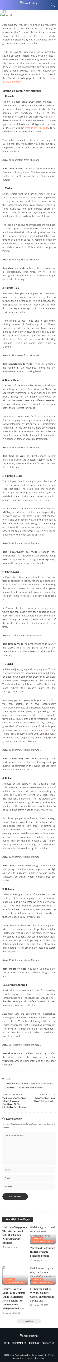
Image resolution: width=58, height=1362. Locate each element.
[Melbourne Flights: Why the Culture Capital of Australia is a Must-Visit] (43, 1275)
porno (52, 116)
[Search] (52, 5)
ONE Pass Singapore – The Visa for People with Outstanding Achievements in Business (14, 1235)
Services (37, 1238)
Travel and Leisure (42, 1242)
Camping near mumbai (31, 1087)
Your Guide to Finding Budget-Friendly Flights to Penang (42, 1252)
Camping (10, 1087)
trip (46, 730)
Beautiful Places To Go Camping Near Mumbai (29, 1083)
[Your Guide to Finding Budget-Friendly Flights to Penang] (43, 1235)
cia (8, 11)
